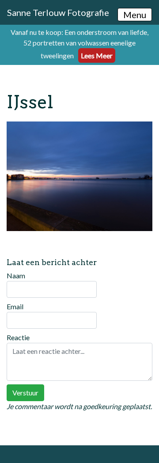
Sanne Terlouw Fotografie (58, 12)
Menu (134, 14)
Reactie (18, 337)
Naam (16, 275)
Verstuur (25, 392)
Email (15, 306)
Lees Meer (97, 55)
